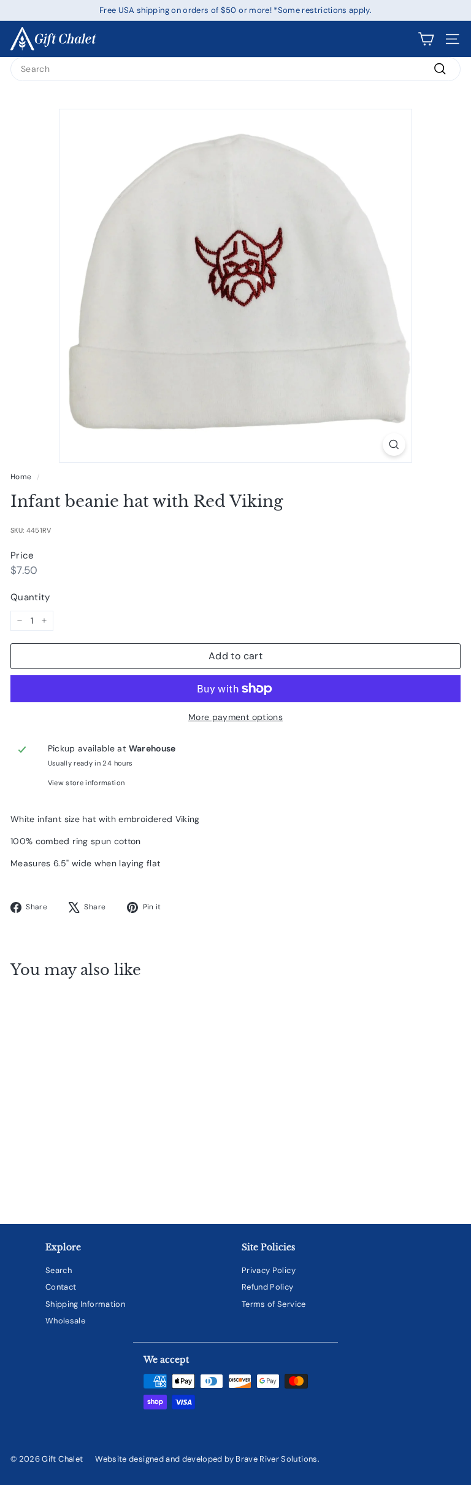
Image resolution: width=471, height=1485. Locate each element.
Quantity (30, 597)
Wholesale (65, 1320)
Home (20, 477)
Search (58, 1270)
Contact (60, 1287)
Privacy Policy (269, 1270)
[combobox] (235, 69)
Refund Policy (268, 1287)
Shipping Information (85, 1304)
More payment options (235, 717)
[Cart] (426, 39)
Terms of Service (274, 1304)
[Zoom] (394, 444)
